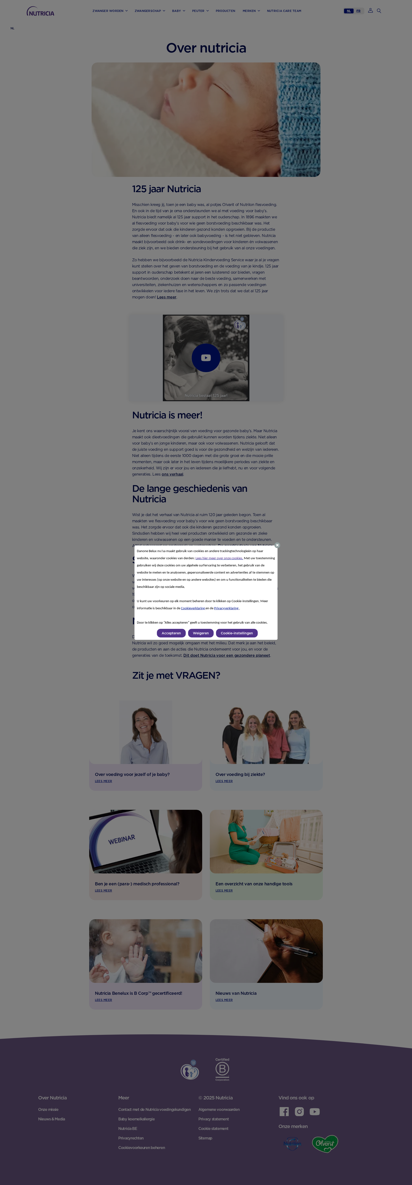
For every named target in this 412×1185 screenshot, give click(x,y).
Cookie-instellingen (237, 633)
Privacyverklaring (226, 608)
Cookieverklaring (193, 608)
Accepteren (171, 633)
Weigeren (201, 633)
